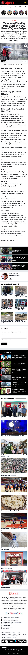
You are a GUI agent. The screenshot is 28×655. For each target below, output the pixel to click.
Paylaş (4, 61)
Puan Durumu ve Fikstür (8, 623)
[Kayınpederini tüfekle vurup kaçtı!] (7, 290)
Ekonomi (4, 634)
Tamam (18, 653)
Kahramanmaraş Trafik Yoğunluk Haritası (12, 622)
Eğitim (19, 634)
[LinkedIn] (16, 613)
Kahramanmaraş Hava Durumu (10, 619)
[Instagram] (14, 613)
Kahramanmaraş (6, 7)
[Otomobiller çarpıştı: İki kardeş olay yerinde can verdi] (7, 315)
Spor (9, 634)
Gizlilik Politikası (15, 635)
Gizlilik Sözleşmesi (6, 637)
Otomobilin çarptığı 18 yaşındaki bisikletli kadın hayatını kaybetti (21, 295)
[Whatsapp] (22, 613)
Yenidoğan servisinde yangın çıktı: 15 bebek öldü (6, 308)
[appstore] (7, 641)
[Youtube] (19, 613)
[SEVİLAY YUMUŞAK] (4, 276)
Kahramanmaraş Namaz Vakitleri (10, 620)
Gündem (15, 7)
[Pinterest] (11, 613)
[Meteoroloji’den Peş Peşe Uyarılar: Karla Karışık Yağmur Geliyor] (14, 51)
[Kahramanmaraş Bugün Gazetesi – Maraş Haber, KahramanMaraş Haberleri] (7, 2)
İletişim (14, 637)
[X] (9, 613)
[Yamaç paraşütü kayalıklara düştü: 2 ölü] (21, 315)
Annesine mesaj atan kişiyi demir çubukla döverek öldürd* (20, 308)
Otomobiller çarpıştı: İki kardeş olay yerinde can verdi (7, 321)
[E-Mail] (10, 278)
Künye (24, 634)
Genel (13, 632)
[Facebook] (6, 613)
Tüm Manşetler (6, 625)
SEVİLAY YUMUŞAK (9, 64)
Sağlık (14, 634)
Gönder (4, 344)
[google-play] (20, 641)
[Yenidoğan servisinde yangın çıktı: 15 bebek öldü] (7, 302)
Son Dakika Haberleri (8, 627)
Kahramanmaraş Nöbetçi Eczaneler (11, 617)
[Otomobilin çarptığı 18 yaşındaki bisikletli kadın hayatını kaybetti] (21, 290)
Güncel (21, 7)
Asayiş (14, 20)
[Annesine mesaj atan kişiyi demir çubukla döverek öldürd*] (21, 302)
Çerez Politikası (6, 635)
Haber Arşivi (6, 628)
